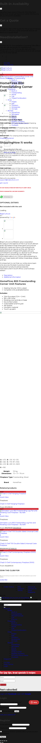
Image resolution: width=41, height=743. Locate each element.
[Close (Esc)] (1, 9)
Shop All (7, 608)
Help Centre (8, 65)
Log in (16, 711)
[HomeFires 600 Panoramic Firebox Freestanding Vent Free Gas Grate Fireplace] (8, 113)
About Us (31, 587)
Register (3, 737)
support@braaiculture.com (9, 180)
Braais (10, 610)
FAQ (19, 587)
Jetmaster (15, 646)
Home (2, 78)
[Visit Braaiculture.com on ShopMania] (14, 598)
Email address (6, 724)
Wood (13, 626)
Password (4, 707)
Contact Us (32, 589)
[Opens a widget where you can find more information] (34, 702)
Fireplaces (10, 78)
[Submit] (4, 607)
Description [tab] (8, 275)
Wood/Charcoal (17, 616)
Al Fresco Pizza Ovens (19, 655)
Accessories (15, 639)
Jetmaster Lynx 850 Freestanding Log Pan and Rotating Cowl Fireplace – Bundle (18, 523)
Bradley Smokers (17, 653)
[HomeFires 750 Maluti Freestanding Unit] (8, 103)
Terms (20, 590)
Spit (12, 635)
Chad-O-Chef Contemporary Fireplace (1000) (17, 562)
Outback (14, 657)
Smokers (14, 637)
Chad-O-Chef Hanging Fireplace (12, 504)
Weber (14, 650)
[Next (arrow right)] (2, 742)
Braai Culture (5, 214)
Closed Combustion (18, 630)
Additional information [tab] (12, 277)
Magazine (31, 592)
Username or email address (11, 702)
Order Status (9, 587)
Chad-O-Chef (16, 652)
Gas (12, 617)
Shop (30, 590)
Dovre (13, 648)
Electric (14, 619)
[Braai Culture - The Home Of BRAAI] (6, 69)
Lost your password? (8, 715)
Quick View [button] (4, 497)
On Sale (7, 63)
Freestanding (20, 78)
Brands (10, 643)
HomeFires (15, 644)
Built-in (14, 612)
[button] (19, 535)
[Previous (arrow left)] (1, 742)
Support (21, 589)
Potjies (13, 634)
